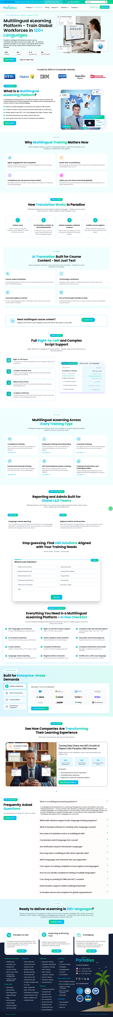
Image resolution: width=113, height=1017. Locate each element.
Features (54, 7)
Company (74, 7)
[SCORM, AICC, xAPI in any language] (77, 656)
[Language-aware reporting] (6, 656)
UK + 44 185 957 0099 (85, 971)
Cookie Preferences (103, 1014)
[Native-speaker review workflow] (41, 638)
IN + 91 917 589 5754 (85, 974)
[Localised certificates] (41, 647)
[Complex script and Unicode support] (77, 629)
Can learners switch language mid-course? (59, 840)
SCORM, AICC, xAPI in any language (92, 656)
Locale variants (14, 647)
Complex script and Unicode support (93, 629)
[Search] (106, 2)
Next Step (56, 597)
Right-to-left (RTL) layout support (57, 629)
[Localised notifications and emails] (77, 647)
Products (29, 7)
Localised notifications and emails (92, 647)
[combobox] (95, 2)
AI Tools (38, 7)
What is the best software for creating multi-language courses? (68, 827)
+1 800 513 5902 (74, 2)
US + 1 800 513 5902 (84, 969)
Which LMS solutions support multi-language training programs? (68, 820)
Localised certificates (52, 647)
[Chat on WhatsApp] (111, 509)
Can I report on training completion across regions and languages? (69, 866)
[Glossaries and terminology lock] (77, 638)
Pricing (47, 7)
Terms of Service (84, 1014)
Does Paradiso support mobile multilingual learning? (63, 886)
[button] (104, 7)
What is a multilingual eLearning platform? (58, 801)
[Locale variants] (6, 647)
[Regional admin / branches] (41, 656)
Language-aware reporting (19, 656)
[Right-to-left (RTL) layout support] (41, 629)
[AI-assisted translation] (6, 638)
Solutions (64, 7)
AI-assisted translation (17, 638)
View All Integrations (39, 708)
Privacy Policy (93, 1014)
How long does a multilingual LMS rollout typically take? (64, 853)
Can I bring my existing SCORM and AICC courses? (62, 879)
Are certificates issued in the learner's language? (61, 846)
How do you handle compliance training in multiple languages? (68, 873)
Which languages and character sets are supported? (63, 859)
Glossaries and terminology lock (91, 638)
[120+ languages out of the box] (6, 629)
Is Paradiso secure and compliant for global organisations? (66, 892)
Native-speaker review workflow (56, 638)
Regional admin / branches (54, 656)
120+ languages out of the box (20, 629)
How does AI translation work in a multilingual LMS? (62, 833)
